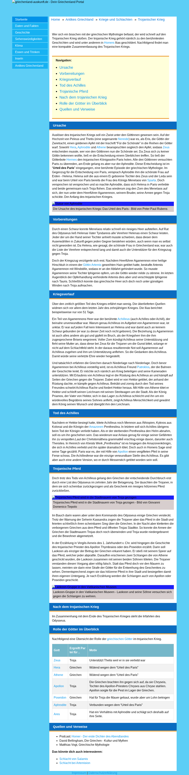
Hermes (71, 159)
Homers (109, 42)
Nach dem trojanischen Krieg (83, 97)
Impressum (79, 772)
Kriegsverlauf (70, 79)
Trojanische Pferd (73, 91)
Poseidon (60, 697)
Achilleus (124, 319)
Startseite (21, 19)
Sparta (151, 180)
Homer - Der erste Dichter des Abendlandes (100, 736)
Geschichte (22, 32)
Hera (73, 147)
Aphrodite (84, 147)
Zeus (166, 147)
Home (55, 19)
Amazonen (96, 426)
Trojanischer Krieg (151, 19)
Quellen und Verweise (77, 109)
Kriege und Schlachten (115, 19)
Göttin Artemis (92, 264)
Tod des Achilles (72, 85)
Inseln (19, 58)
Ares (57, 714)
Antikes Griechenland (29, 65)
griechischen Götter (120, 639)
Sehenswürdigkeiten (28, 39)
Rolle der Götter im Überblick (83, 103)
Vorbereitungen (71, 73)
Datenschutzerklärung (102, 772)
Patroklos (143, 367)
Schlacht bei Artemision (74, 762)
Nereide (123, 139)
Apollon (123, 451)
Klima (19, 45)
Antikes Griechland (79, 19)
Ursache (66, 67)
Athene (101, 147)
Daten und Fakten (27, 25)
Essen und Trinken (27, 52)
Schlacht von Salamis (73, 758)
